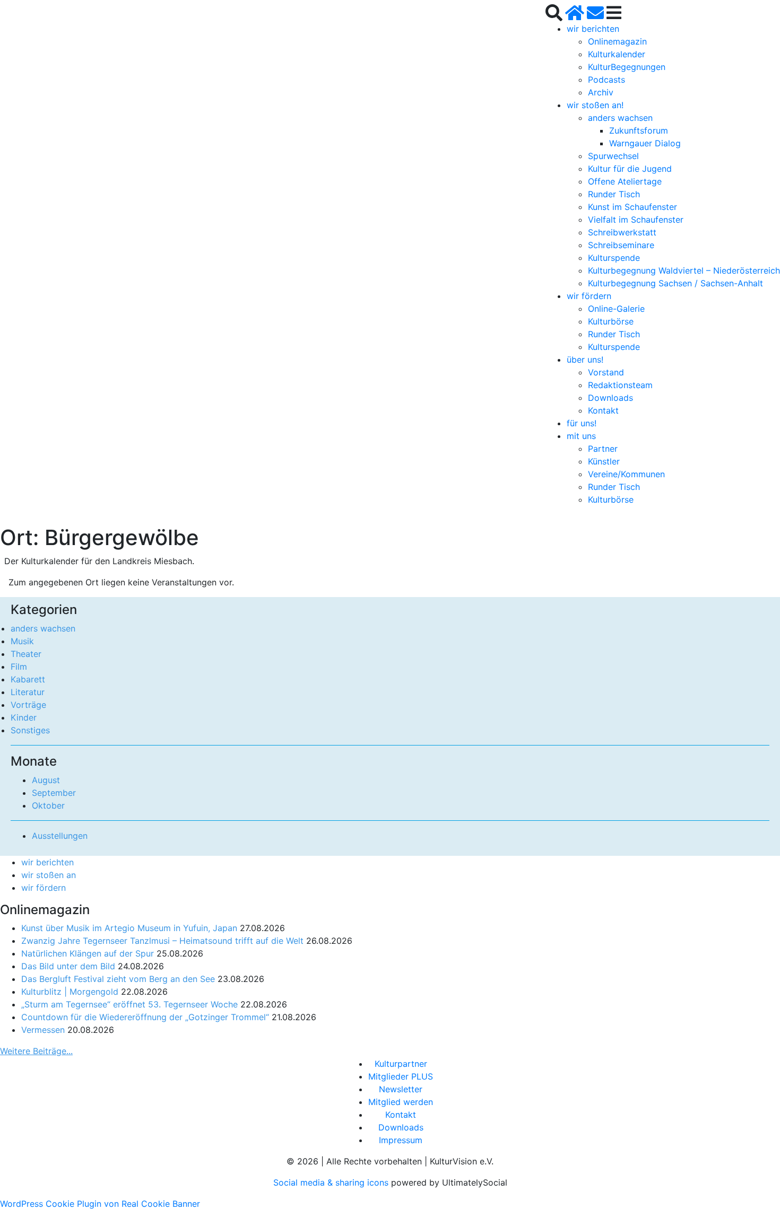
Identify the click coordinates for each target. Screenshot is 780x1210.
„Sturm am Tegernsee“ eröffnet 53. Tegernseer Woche (129, 1004)
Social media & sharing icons (332, 1182)
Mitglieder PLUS (400, 1076)
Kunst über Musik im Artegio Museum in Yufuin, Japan (129, 928)
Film (19, 666)
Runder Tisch (614, 194)
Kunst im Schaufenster (632, 206)
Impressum (400, 1140)
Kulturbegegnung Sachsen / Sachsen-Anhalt (675, 283)
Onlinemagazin (617, 41)
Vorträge (28, 704)
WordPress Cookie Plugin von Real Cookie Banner (100, 1203)
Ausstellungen (60, 835)
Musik (22, 641)
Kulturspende (614, 257)
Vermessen (43, 1029)
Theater (26, 653)
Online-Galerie (616, 308)
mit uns (581, 436)
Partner (603, 448)
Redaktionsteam (620, 385)
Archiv (600, 92)
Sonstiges (30, 730)
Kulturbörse (611, 321)
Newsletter (400, 1089)
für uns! (581, 423)
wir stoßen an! (595, 105)
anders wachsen (620, 117)
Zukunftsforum (638, 130)
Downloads (610, 397)
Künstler (604, 461)
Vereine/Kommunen (626, 474)
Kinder (24, 717)
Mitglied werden (400, 1102)
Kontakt (603, 410)
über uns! (585, 359)
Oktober (48, 805)
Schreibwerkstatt (622, 232)
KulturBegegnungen (626, 67)
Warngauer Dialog (645, 143)
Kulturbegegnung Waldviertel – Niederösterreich (684, 270)
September (54, 792)
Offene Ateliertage (625, 181)
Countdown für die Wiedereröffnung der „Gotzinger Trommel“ (145, 1017)
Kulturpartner (401, 1063)
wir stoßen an (48, 875)
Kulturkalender (616, 54)
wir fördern (589, 296)
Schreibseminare (621, 245)
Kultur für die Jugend (630, 168)
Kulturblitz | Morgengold (69, 991)
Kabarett (28, 679)
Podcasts (606, 79)
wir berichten (593, 28)
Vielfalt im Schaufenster (635, 219)
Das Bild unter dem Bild (68, 966)
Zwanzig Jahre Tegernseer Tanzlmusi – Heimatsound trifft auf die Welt (162, 940)
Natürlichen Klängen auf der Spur (87, 953)
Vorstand (606, 372)
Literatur (28, 692)
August (46, 780)
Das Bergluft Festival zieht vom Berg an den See (118, 979)
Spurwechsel (613, 156)
